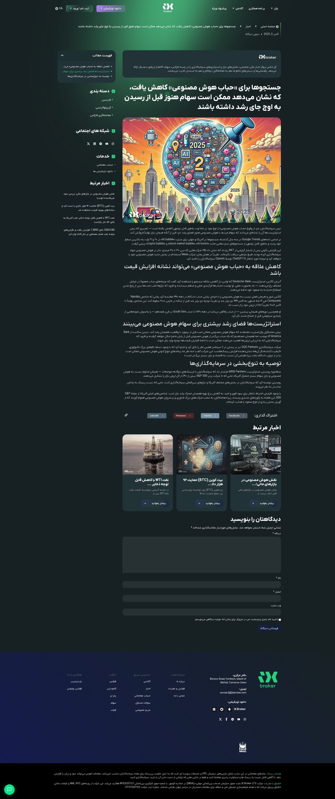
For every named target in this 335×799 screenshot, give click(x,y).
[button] (236, 415)
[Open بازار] (271, 9)
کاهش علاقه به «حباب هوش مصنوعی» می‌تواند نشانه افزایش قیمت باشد (85, 66)
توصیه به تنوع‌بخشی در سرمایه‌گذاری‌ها (88, 76)
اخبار (248, 26)
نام (278, 578)
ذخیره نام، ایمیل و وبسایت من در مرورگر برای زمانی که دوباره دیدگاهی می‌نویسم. (236, 619)
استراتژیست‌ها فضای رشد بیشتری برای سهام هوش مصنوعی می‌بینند (85, 71)
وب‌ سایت (276, 605)
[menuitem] (58, 9)
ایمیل (277, 592)
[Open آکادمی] (233, 9)
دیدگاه (277, 533)
